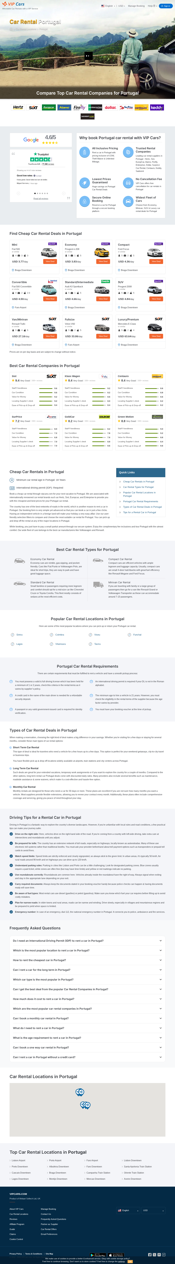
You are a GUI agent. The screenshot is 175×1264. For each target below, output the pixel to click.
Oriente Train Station (134, 1173)
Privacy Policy (16, 1254)
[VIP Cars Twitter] (154, 1255)
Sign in (167, 6)
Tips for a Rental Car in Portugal (139, 512)
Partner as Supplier (49, 1224)
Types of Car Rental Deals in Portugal (142, 507)
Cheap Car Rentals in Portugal (138, 481)
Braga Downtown (57, 1173)
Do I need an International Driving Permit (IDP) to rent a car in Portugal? (58, 940)
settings (121, 1261)
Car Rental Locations (19, 1214)
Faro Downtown (94, 1166)
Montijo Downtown (58, 1179)
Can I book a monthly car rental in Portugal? (41, 1018)
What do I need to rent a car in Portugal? (38, 1028)
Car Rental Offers (49, 1229)
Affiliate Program (17, 1224)
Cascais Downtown (21, 1173)
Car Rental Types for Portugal (138, 487)
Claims (13, 1234)
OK (130, 1261)
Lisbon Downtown (133, 1160)
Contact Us (46, 1214)
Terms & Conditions (33, 1254)
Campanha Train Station (98, 1173)
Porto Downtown (20, 1166)
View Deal (50, 261)
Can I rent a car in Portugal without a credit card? (44, 1057)
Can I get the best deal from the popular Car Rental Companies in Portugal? (60, 989)
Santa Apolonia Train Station (138, 1166)
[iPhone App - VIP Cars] (116, 1255)
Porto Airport (55, 1160)
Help (150, 6)
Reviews (13, 1219)
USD (120, 6)
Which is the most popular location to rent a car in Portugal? (51, 950)
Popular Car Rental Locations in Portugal (139, 494)
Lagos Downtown (20, 1179)
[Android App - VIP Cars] (98, 1255)
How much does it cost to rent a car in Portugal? (43, 999)
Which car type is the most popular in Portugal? (43, 979)
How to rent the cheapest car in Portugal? (39, 960)
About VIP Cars (17, 1209)
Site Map (49, 1254)
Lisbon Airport (18, 1160)
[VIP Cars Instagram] (163, 1255)
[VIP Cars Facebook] (149, 1255)
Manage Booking (136, 6)
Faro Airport (92, 1160)
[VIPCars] (11, 29)
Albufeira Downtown (59, 1166)
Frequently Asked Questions (53, 1219)
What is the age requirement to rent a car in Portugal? (47, 1037)
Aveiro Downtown (132, 1179)
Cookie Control (16, 1239)
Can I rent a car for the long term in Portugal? (41, 969)
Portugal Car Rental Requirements (140, 501)
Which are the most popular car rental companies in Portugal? (52, 1008)
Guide (12, 1229)
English (109, 6)
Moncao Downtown (96, 1179)
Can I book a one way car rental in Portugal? (41, 1047)
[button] (88, 1106)
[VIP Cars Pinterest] (159, 1255)
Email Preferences (49, 1234)
